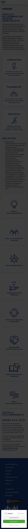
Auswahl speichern (14, 517)
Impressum (17, 525)
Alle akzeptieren (14, 521)
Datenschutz (11, 525)
